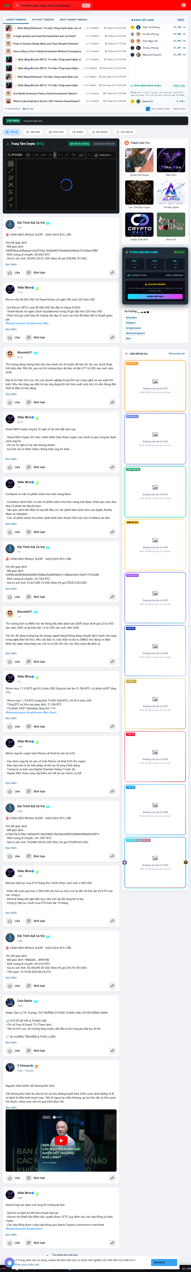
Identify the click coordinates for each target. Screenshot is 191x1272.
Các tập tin (126, 131)
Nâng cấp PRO (155, 296)
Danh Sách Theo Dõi (104, 144)
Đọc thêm (11, 264)
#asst (53, 712)
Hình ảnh (58, 131)
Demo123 (147, 101)
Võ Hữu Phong (151, 34)
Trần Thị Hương (151, 27)
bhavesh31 (24, 352)
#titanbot (131, 317)
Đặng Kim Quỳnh (152, 54)
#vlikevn (131, 322)
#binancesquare (16, 323)
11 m (20, 292)
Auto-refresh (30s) (160, 108)
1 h (19, 487)
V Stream (23, 1065)
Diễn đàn (29, 108)
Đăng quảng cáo (177, 353)
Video (79, 131)
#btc (46, 323)
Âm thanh (102, 131)
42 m (20, 422)
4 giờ (19, 1070)
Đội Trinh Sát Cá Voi (31, 222)
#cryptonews (34, 323)
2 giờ (19, 746)
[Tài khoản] (183, 5)
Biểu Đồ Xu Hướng (79, 144)
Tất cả (14, 131)
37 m (20, 357)
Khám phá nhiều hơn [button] (26, 1264)
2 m (19, 227)
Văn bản (35, 131)
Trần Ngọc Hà (150, 41)
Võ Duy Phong (151, 47)
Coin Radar (24, 1001)
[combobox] (53, 5)
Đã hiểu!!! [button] (159, 1262)
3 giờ (19, 941)
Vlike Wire (24, 287)
